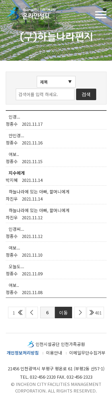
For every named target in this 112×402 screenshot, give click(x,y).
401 (98, 313)
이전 (32, 312)
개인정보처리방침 (23, 353)
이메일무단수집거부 (87, 353)
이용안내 (54, 353)
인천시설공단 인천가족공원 (60, 344)
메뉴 (101, 14)
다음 (80, 312)
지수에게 (17, 173)
